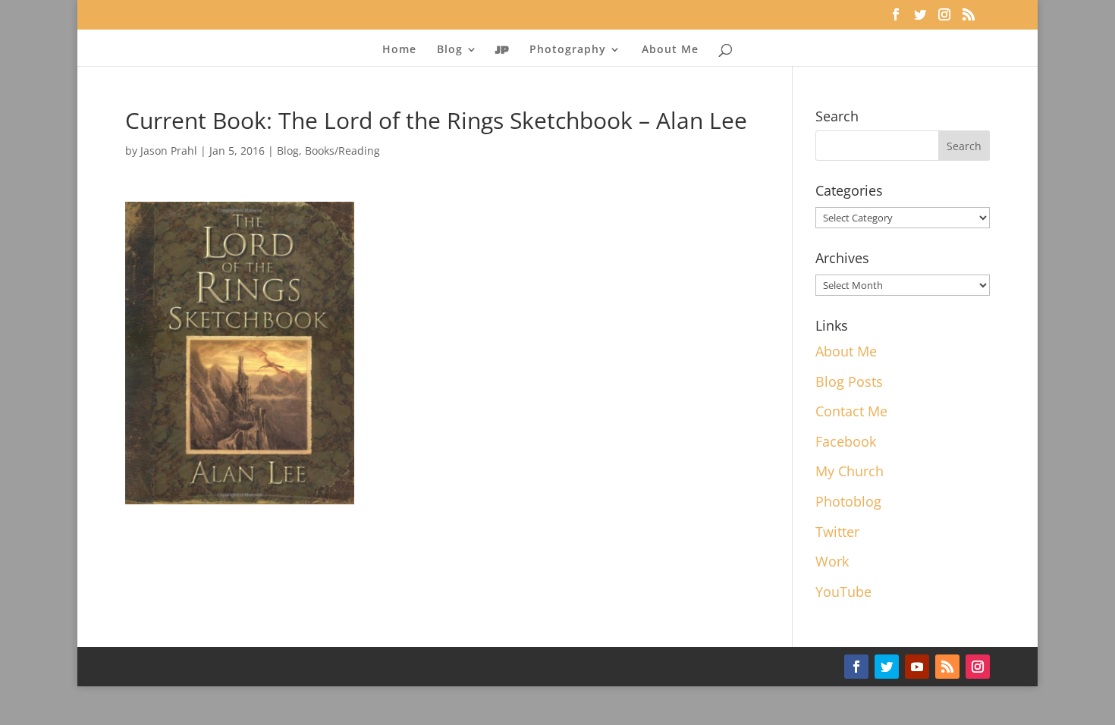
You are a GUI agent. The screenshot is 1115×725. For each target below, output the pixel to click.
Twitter (837, 532)
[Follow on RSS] (947, 666)
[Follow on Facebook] (856, 666)
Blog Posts (849, 381)
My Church (849, 471)
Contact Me (851, 411)
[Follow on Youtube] (917, 666)
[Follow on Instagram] (978, 666)
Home (399, 50)
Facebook (845, 441)
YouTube (843, 591)
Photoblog (848, 501)
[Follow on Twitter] (887, 666)
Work (832, 561)
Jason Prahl (168, 150)
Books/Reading (342, 150)
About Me (670, 50)
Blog (288, 150)
